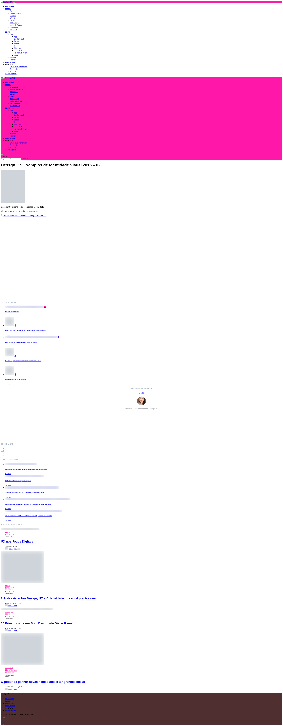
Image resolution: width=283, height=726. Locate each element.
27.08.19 (8, 509)
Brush (16, 41)
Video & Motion (16, 25)
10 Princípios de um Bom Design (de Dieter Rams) (21, 342)
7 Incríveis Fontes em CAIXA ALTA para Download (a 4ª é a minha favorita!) (28, 516)
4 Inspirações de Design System (15, 379)
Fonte (16, 44)
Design (8, 9)
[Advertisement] (67, 259)
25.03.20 (8, 474)
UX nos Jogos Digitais (12, 312)
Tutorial (13, 60)
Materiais (9, 6)
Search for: (4, 156)
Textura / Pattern (20, 53)
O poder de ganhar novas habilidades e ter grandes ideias (23, 361)
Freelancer (10, 62)
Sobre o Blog (15, 69)
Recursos (9, 32)
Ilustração (13, 30)
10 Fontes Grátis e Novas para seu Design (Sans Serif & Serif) (24, 492)
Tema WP (18, 50)
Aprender (13, 11)
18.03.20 (8, 485)
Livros (12, 20)
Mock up (17, 48)
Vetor (16, 55)
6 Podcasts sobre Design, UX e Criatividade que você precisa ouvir (26, 330)
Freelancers (10, 587)
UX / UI (12, 18)
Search (25, 159)
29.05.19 (8, 520)
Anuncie (13, 71)
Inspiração (9, 589)
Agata (141, 393)
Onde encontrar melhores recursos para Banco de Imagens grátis (26, 469)
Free (11, 34)
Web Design (14, 23)
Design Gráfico (15, 13)
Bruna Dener (12, 606)
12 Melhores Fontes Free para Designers (18, 481)
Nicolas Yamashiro (15, 549)
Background (19, 39)
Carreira (13, 16)
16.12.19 (8, 497)
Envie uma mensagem (18, 67)
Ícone (16, 46)
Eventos (13, 57)
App (15, 37)
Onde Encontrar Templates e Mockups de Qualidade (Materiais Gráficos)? (28, 504)
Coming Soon (11, 74)
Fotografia (14, 27)
